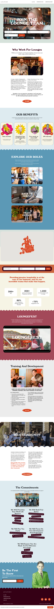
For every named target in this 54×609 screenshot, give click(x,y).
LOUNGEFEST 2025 (27, 341)
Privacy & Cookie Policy (6, 603)
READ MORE (27, 410)
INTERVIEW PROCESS (40, 1)
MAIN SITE (5, 600)
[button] (32, 251)
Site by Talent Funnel (48, 603)
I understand (50, 607)
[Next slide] (51, 133)
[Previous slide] (2, 133)
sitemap (12, 603)
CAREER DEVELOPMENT (49, 1)
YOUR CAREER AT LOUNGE (27, 101)
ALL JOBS (33, 1)
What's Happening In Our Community (27, 474)
